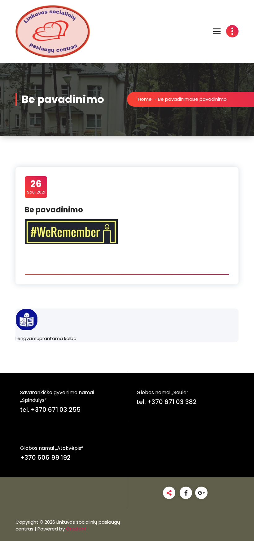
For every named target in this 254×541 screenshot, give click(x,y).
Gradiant (76, 529)
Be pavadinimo (175, 99)
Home (145, 99)
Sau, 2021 (36, 186)
